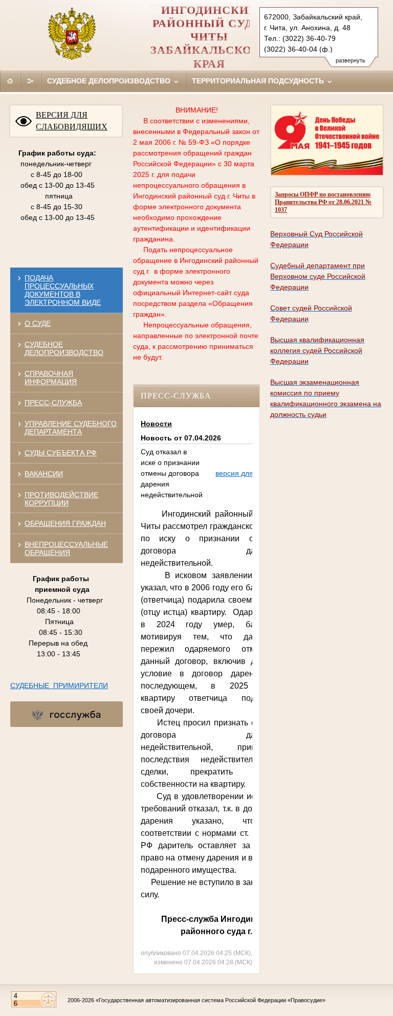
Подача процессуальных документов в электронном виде (63, 290)
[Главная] (10, 81)
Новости (156, 423)
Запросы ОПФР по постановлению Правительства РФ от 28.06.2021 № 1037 (323, 202)
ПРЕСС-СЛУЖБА (53, 403)
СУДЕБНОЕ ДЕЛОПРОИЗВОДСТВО (64, 348)
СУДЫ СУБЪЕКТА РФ (61, 453)
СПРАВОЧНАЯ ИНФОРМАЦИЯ (51, 377)
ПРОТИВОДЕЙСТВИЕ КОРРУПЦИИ (61, 499)
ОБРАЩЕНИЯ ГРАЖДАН (65, 523)
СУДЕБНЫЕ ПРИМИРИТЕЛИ (59, 685)
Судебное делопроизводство (109, 81)
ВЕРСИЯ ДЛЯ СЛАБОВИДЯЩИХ (71, 121)
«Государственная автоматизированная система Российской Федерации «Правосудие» (210, 1000)
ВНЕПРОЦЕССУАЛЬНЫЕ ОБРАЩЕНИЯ (66, 548)
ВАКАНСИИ (44, 474)
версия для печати (246, 473)
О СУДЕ (38, 323)
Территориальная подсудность (259, 81)
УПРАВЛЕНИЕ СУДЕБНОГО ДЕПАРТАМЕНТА (71, 427)
